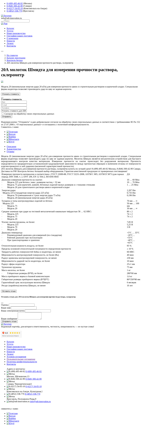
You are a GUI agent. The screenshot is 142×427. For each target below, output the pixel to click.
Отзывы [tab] (10, 151)
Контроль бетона (15, 60)
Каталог (10, 28)
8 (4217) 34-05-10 (15, 8)
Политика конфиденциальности (22, 361)
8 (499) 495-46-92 (15, 3)
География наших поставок (19, 36)
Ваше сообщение (9, 318)
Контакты (11, 46)
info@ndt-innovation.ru (40, 401)
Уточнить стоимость (10, 94)
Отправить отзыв (9, 321)
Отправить (6, 117)
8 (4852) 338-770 (14, 11)
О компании (12, 38)
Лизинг (10, 43)
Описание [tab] (11, 146)
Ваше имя (5, 308)
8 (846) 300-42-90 (15, 6)
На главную (12, 55)
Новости (11, 41)
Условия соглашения (16, 356)
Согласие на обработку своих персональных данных (29, 114)
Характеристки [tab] (14, 149)
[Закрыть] (2, 97)
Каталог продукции (16, 58)
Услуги (10, 31)
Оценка (4, 305)
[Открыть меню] (2, 51)
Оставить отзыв (9, 291)
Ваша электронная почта (13, 311)
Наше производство (16, 33)
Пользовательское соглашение (21, 359)
